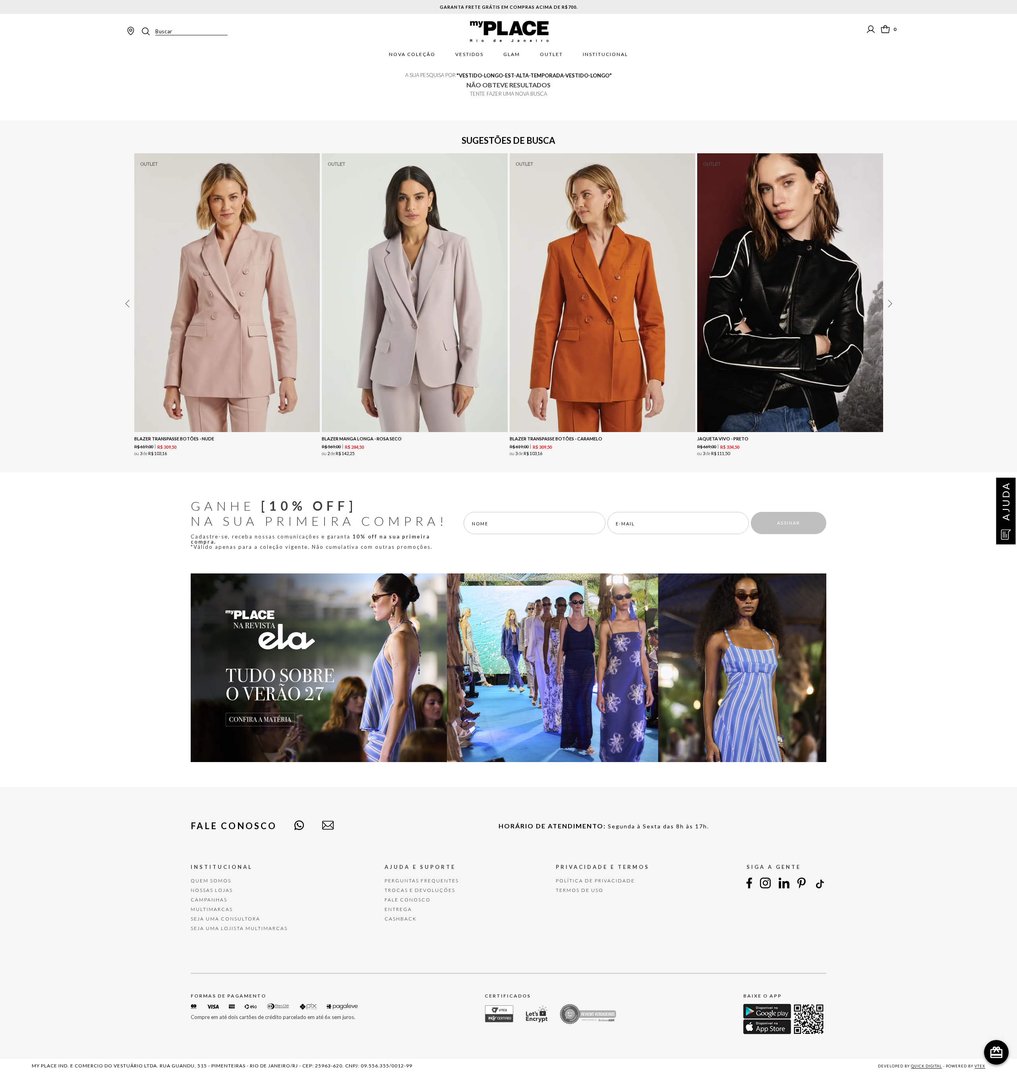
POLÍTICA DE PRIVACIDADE (595, 881)
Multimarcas (212, 909)
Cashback (401, 919)
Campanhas (209, 900)
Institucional (605, 54)
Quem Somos (211, 881)
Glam (511, 54)
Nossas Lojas (212, 890)
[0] (885, 29)
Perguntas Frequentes (422, 881)
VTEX (979, 1066)
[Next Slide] (890, 304)
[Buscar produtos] (148, 31)
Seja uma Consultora (225, 919)
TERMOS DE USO (579, 890)
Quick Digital (926, 1066)
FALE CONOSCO (408, 900)
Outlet (551, 54)
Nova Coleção (412, 54)
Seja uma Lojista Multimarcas (239, 928)
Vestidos (469, 54)
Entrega (398, 909)
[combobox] (184, 31)
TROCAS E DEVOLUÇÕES (420, 890)
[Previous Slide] (127, 304)
